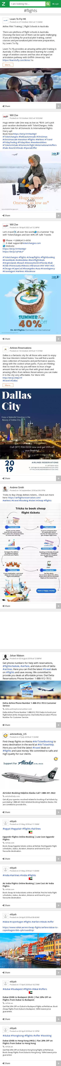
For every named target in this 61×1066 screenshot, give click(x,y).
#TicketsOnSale (10, 145)
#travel (6, 380)
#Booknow (30, 271)
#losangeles (29, 268)
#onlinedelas (22, 260)
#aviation (22, 139)
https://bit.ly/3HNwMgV (25, 133)
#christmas (41, 136)
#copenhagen (16, 921)
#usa (37, 268)
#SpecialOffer (30, 147)
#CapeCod (17, 268)
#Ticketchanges (10, 136)
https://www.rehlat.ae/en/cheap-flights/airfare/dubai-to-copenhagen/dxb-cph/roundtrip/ (30, 929)
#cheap (39, 500)
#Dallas (14, 380)
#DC (52, 265)
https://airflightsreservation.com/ (24, 497)
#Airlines (40, 139)
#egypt (6, 828)
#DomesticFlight (27, 145)
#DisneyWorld (32, 262)
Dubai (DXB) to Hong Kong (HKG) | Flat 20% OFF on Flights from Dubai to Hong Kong (28, 1042)
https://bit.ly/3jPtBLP (13, 251)
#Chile (6, 265)
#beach (20, 262)
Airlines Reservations (20, 348)
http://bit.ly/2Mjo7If (12, 377)
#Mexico (25, 265)
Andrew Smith (17, 487)
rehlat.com (9, 842)
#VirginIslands (9, 262)
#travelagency (48, 268)
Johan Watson (17, 655)
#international (42, 145)
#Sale (5, 147)
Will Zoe (14, 115)
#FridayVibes (24, 142)
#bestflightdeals (37, 260)
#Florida (43, 262)
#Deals (19, 147)
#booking (23, 500)
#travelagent (9, 271)
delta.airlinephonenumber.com (18, 709)
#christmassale (10, 139)
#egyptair (16, 828)
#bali (50, 262)
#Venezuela (15, 265)
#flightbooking (48, 257)
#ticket (32, 500)
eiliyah (13, 821)
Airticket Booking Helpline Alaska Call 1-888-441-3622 (29, 793)
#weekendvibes (39, 142)
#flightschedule (11, 666)
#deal (35, 989)
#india (6, 875)
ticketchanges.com (32, 243)
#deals (43, 921)
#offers (53, 145)
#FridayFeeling (10, 142)
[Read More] (58, 106)
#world (12, 147)
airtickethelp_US (18, 734)
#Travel (48, 139)
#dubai (6, 921)
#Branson (35, 265)
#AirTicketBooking (43, 741)
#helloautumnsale (27, 136)
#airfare (24, 666)
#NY (42, 265)
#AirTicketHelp (46, 744)
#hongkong (17, 1035)
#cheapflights (33, 257)
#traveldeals (9, 260)
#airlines (20, 271)
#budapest (17, 989)
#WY (47, 265)
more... (8, 64)
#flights (31, 139)
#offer (51, 921)
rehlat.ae (9, 1003)
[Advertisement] (30, 630)
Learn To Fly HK (18, 19)
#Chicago (7, 268)
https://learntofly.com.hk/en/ (17, 60)
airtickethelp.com (12, 796)
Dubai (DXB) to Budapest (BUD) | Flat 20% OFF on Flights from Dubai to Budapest (27, 998)
